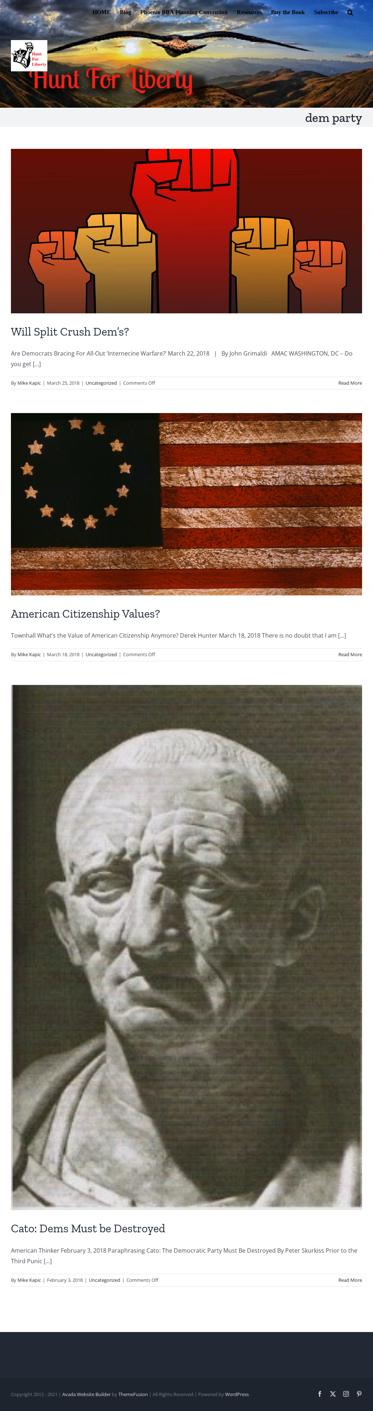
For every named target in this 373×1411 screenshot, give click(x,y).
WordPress (237, 1394)
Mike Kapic (29, 383)
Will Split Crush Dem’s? (70, 331)
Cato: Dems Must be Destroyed (88, 1228)
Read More (350, 383)
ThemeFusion (133, 1394)
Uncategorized (101, 383)
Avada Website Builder (86, 1394)
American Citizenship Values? (85, 614)
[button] (350, 12)
